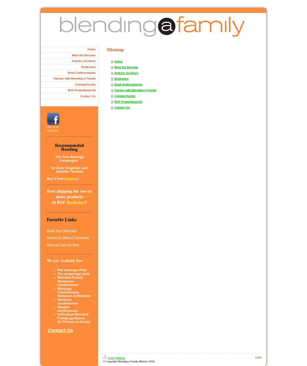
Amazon (70, 178)
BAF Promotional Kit (128, 102)
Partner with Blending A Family (135, 90)
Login (258, 357)
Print (110, 357)
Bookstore (121, 79)
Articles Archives (126, 73)
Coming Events (124, 96)
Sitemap (120, 357)
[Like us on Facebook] (53, 118)
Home (118, 61)
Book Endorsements (128, 84)
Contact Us (122, 107)
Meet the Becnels (126, 67)
